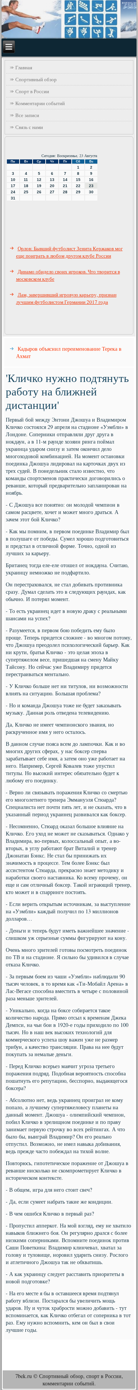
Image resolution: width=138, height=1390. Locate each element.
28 (65, 192)
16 (91, 180)
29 (78, 192)
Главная (23, 67)
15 (78, 180)
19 (39, 186)
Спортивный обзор (36, 79)
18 (26, 186)
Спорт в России (32, 91)
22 (78, 186)
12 (39, 180)
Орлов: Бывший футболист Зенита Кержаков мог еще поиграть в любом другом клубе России (69, 252)
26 (39, 192)
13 (52, 180)
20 (52, 186)
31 (13, 198)
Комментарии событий (40, 103)
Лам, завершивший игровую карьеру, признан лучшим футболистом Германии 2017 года (66, 298)
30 (91, 192)
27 (52, 192)
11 (26, 180)
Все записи (27, 115)
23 (91, 186)
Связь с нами (29, 127)
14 (65, 180)
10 (13, 180)
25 (26, 192)
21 (65, 186)
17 (13, 186)
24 (13, 192)
